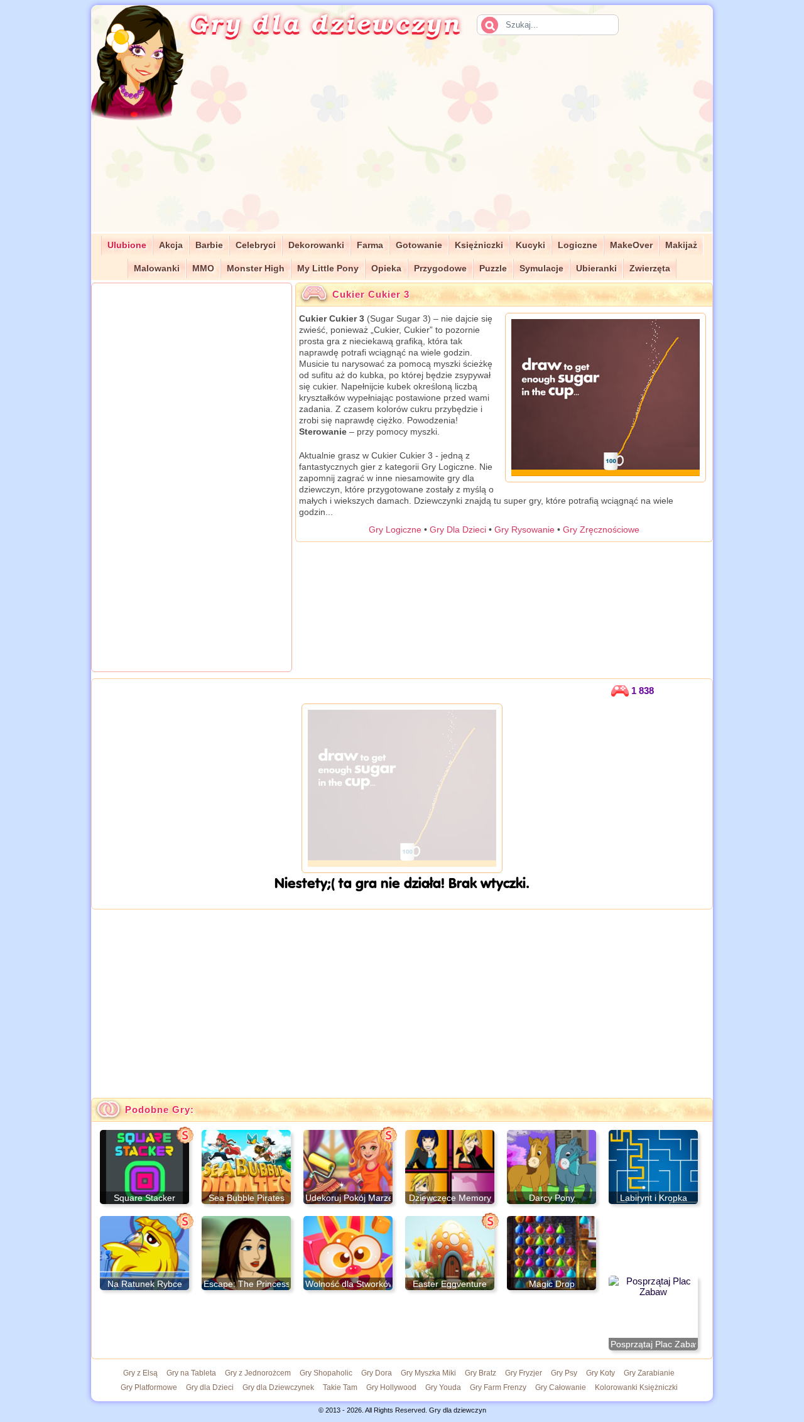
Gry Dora (376, 1373)
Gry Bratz (480, 1373)
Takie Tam (340, 1387)
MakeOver (631, 245)
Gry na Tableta (191, 1373)
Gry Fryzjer (523, 1373)
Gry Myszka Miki (428, 1373)
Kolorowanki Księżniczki (636, 1387)
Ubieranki (596, 268)
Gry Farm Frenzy (498, 1387)
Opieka (386, 268)
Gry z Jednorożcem (258, 1373)
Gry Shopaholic (326, 1373)
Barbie (209, 245)
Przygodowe (440, 268)
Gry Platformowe (149, 1387)
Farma (370, 245)
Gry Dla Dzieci (458, 529)
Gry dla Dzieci (210, 1387)
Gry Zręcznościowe (601, 529)
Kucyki (530, 245)
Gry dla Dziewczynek (278, 1387)
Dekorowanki (316, 245)
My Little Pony (328, 268)
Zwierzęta (649, 268)
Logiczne (577, 245)
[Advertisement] (462, 144)
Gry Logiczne (395, 529)
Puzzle (493, 268)
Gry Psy (564, 1373)
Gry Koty (600, 1373)
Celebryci (256, 245)
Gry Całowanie (560, 1387)
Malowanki (157, 268)
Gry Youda (443, 1387)
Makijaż (681, 245)
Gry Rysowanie (524, 529)
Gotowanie (419, 245)
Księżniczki (479, 245)
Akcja (171, 245)
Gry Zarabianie (649, 1373)
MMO (203, 268)
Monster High (256, 268)
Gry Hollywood (391, 1387)
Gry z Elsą (140, 1373)
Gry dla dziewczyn (325, 22)
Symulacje (541, 268)
